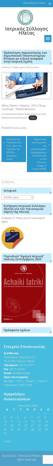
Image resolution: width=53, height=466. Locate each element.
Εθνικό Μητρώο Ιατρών (34, 2)
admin (36, 67)
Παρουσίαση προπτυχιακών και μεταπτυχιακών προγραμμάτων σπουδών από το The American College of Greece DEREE (38, 154)
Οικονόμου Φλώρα (29, 455)
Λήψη (32, 117)
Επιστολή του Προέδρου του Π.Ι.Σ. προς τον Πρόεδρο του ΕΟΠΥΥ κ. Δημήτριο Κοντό (14, 149)
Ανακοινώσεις (19, 127)
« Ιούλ (7, 441)
